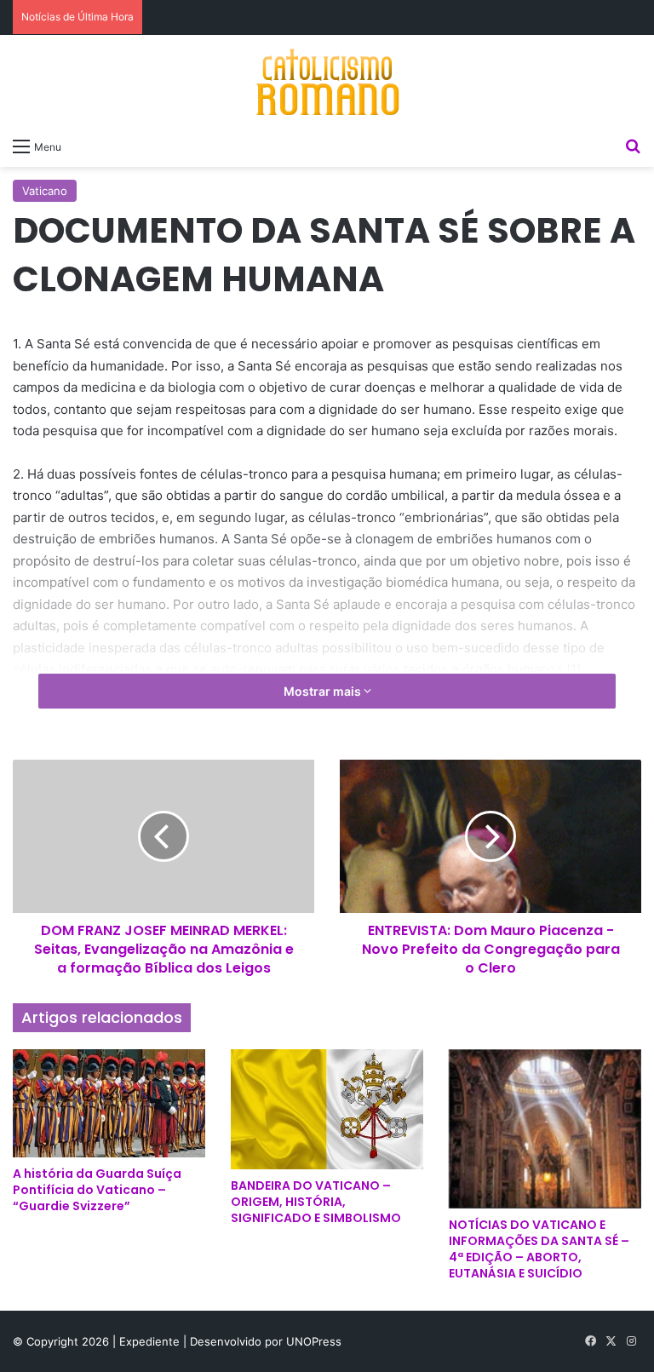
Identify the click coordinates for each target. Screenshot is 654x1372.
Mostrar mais (324, 691)
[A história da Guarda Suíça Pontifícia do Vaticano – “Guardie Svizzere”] (109, 1103)
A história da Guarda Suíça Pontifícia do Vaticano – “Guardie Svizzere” (97, 1189)
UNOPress (313, 1341)
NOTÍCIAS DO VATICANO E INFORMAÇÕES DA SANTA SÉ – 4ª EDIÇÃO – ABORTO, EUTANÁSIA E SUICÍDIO (539, 1249)
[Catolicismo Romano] (327, 82)
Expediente (151, 1341)
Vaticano (44, 191)
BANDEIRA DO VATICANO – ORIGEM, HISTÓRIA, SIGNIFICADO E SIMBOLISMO (316, 1201)
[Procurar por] (632, 145)
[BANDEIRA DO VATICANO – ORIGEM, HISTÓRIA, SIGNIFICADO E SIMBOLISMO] (327, 1109)
